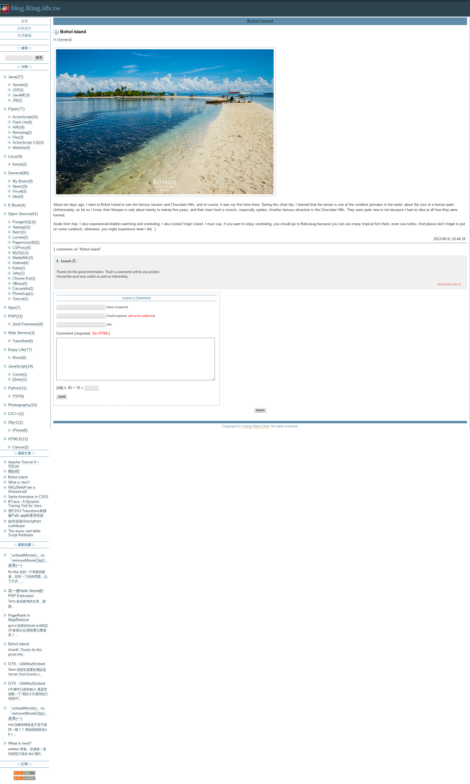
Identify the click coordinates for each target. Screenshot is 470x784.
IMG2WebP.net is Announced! (22, 489)
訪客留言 (24, 28)
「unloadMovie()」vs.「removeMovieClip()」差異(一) (28, 560)
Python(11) (17, 388)
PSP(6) (18, 396)
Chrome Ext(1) (24, 278)
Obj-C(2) (15, 422)
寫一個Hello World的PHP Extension (25, 593)
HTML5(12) (18, 439)
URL (109, 324)
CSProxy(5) (22, 248)
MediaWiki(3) (23, 258)
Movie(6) (19, 358)
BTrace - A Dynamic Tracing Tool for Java (24, 504)
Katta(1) (19, 268)
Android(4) (21, 263)
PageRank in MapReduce (19, 617)
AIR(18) (18, 127)
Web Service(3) (21, 332)
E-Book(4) (17, 205)
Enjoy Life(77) (20, 349)
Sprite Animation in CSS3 (28, 497)
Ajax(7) (14, 307)
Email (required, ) (130, 315)
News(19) (20, 186)
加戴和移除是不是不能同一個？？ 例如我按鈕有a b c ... (27, 729)
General (65, 39)
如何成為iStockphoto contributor (24, 523)
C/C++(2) (16, 413)
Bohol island (17, 477)
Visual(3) (19, 191)
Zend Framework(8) (28, 324)
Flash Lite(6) (22, 122)
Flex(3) (18, 137)
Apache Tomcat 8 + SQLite (23, 464)
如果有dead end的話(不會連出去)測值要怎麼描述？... (28, 630)
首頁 (24, 21)
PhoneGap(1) (23, 294)
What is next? (19, 482)
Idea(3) (18, 196)
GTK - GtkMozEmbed (26, 663)
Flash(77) (16, 109)
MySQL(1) (21, 253)
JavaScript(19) (20, 366)
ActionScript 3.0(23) (28, 142)
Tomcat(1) (20, 299)
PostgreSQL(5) (24, 222)
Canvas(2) (21, 447)
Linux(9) (15, 156)
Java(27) (15, 77)
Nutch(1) (19, 232)
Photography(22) (22, 405)
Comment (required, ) (83, 333)
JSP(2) (18, 90)
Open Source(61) (23, 214)
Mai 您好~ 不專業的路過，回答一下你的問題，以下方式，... (27, 576)
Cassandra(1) (23, 288)
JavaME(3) (21, 95)
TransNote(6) (23, 341)
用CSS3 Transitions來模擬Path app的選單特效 (27, 513)
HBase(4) (20, 283)
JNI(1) (17, 100)
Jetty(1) (18, 273)
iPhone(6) (20, 430)
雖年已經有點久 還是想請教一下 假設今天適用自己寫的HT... (28, 694)
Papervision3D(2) (26, 242)
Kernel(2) (20, 164)
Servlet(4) (20, 85)
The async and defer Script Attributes (24, 533)
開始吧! (14, 471)
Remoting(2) (22, 132)
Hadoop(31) (21, 227)
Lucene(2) (20, 237)
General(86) (18, 173)
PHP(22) (15, 316)
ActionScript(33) (25, 117)
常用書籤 (24, 35)
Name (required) (117, 307)
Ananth (65, 261)
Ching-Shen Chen (256, 426)
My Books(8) (23, 181)
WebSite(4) (21, 148)
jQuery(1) (20, 379)
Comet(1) (20, 374)
